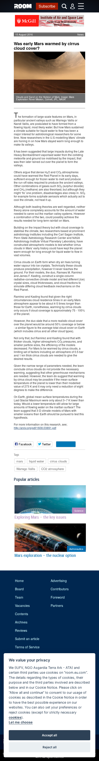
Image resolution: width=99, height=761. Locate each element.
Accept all (49, 735)
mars (19, 461)
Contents (21, 614)
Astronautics (76, 549)
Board (19, 589)
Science (78, 510)
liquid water (36, 461)
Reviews (21, 630)
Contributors (60, 589)
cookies (15, 717)
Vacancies (22, 605)
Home (19, 580)
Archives (21, 622)
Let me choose (21, 722)
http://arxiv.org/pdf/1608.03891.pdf (35, 428)
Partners (57, 605)
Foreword (58, 597)
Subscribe (47, 6)
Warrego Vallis (25, 469)
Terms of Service (27, 647)
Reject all (50, 747)
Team (19, 597)
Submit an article (27, 639)
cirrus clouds (58, 461)
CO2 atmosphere (52, 469)
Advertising (59, 580)
